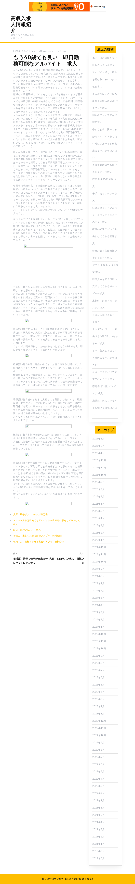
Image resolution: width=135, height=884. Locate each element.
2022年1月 (98, 800)
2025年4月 (98, 518)
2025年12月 (99, 460)
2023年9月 (98, 656)
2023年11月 (99, 641)
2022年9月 (98, 742)
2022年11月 (99, 728)
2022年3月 (98, 786)
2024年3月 (98, 612)
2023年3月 (98, 699)
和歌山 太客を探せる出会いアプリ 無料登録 (37, 535)
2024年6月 (98, 590)
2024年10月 (99, 561)
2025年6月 (98, 504)
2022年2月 (98, 793)
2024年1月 (98, 627)
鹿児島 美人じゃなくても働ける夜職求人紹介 (104, 408)
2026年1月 (98, 453)
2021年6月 (98, 807)
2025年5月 (98, 511)
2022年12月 (99, 721)
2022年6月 (98, 764)
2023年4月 (98, 692)
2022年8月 (98, 750)
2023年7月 (98, 670)
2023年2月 (98, 706)
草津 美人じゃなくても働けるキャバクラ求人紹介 (104, 358)
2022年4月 (98, 779)
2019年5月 (98, 858)
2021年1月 (98, 844)
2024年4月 (98, 605)
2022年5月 (98, 771)
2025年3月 (98, 525)
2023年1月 (98, 713)
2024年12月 (99, 547)
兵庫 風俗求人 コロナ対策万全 (30, 514)
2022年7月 (98, 757)
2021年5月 (98, 815)
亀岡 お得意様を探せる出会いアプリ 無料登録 (38, 541)
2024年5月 (98, 598)
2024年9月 (98, 569)
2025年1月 (98, 540)
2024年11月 (99, 554)
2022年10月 (99, 735)
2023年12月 (99, 634)
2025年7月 (98, 496)
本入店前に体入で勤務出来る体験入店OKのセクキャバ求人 (105, 101)
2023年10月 (99, 648)
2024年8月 (98, 576)
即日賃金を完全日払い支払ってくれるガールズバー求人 (104, 286)
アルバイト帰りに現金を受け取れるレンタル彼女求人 (104, 79)
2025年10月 (99, 475)
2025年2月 (98, 533)
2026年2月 (98, 446)
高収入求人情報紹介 (21, 24)
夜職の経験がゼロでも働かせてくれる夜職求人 (104, 236)
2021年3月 (98, 829)
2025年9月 (98, 482)
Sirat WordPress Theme (79, 879)
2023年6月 (98, 677)
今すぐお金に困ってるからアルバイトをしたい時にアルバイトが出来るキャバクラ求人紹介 (104, 144)
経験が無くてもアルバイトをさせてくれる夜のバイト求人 (104, 215)
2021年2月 (98, 836)
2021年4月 (98, 822)
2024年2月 (98, 619)
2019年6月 (98, 851)
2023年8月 (98, 663)
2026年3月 (98, 438)
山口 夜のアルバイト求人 (27, 530)
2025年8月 (98, 489)
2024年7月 (98, 583)
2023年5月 (98, 684)
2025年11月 (99, 467)
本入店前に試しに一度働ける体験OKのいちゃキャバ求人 (105, 336)
